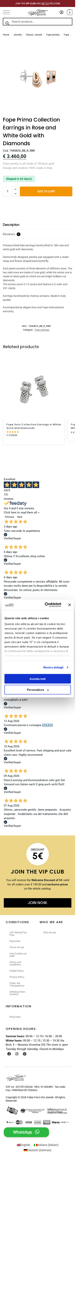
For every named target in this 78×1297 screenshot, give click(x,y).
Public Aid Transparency (16, 984)
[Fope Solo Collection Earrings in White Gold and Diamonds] (34, 389)
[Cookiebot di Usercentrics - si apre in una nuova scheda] (45, 604)
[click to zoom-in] (37, 78)
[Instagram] (16, 1054)
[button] (69, 12)
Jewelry (17, 34)
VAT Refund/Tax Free (18, 933)
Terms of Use (16, 947)
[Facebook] (9, 1054)
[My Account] (61, 12)
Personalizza (35, 689)
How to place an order (18, 954)
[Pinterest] (24, 1054)
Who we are (49, 932)
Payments (14, 941)
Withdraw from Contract (17, 993)
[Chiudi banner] (69, 604)
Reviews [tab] (11, 234)
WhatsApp (22, 1132)
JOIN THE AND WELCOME (37, 3)
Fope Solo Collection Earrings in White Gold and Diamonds (33, 426)
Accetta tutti (38, 678)
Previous (9, 516)
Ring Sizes (15, 1016)
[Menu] (8, 12)
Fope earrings (42, 329)
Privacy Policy (16, 977)
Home (6, 34)
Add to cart (46, 191)
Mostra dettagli (53, 667)
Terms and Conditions (15, 963)
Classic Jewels (34, 34)
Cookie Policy (16, 970)
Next (19, 516)
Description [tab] (11, 225)
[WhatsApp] (37, 1131)
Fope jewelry (53, 34)
